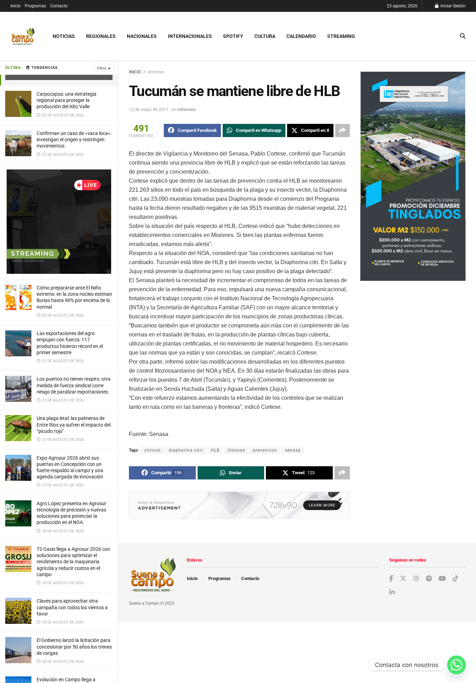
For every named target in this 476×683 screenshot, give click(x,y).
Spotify (233, 36)
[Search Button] (463, 36)
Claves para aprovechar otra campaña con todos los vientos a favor (72, 607)
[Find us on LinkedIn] (392, 592)
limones (236, 450)
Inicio (15, 5)
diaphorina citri (186, 450)
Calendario (301, 36)
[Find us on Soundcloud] (429, 579)
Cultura (264, 36)
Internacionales (190, 36)
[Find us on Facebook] (391, 579)
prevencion (265, 450)
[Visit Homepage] (22, 36)
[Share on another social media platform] (342, 130)
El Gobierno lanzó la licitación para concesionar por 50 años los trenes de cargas (74, 646)
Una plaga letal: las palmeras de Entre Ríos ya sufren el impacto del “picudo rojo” (73, 424)
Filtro (101, 68)
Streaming (341, 36)
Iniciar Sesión (452, 5)
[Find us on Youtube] (442, 579)
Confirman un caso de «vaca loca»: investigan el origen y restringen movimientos (74, 139)
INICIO (135, 72)
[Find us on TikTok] (455, 578)
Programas (35, 5)
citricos (152, 450)
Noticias (64, 36)
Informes (156, 72)
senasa (293, 450)
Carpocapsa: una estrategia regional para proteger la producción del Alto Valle (67, 100)
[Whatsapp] (456, 665)
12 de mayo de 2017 (148, 109)
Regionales (101, 36)
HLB (215, 450)
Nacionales (142, 36)
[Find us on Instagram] (416, 579)
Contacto (59, 5)
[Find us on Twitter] (403, 578)
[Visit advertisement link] (59, 221)
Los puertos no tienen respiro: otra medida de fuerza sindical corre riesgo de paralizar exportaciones (73, 385)
